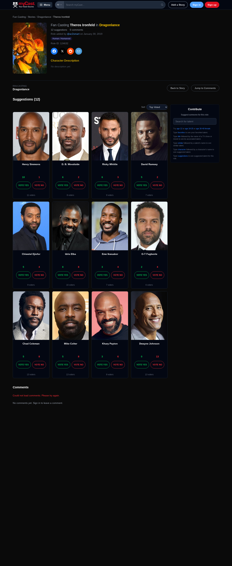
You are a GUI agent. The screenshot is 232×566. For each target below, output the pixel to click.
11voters (31, 195)
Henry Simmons (31, 164)
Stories (31, 16)
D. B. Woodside (70, 164)
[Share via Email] (78, 51)
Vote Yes (23, 185)
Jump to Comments (205, 88)
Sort (143, 107)
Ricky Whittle (110, 164)
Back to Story (178, 88)
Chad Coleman (31, 343)
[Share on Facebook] (54, 51)
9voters (109, 195)
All (58, 5)
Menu (47, 4)
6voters (149, 285)
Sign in (197, 4)
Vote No (39, 185)
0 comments (76, 29)
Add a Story (178, 4)
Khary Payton (110, 343)
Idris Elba (70, 254)
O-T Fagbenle (149, 254)
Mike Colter (70, 343)
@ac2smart (73, 33)
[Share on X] (62, 51)
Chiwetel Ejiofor (31, 254)
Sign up (212, 4)
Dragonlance (44, 16)
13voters (31, 374)
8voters (70, 195)
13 (157, 356)
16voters (70, 285)
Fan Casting (19, 16)
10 (23, 177)
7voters (149, 195)
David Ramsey (149, 164)
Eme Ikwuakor (110, 254)
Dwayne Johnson (149, 343)
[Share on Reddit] (70, 51)
